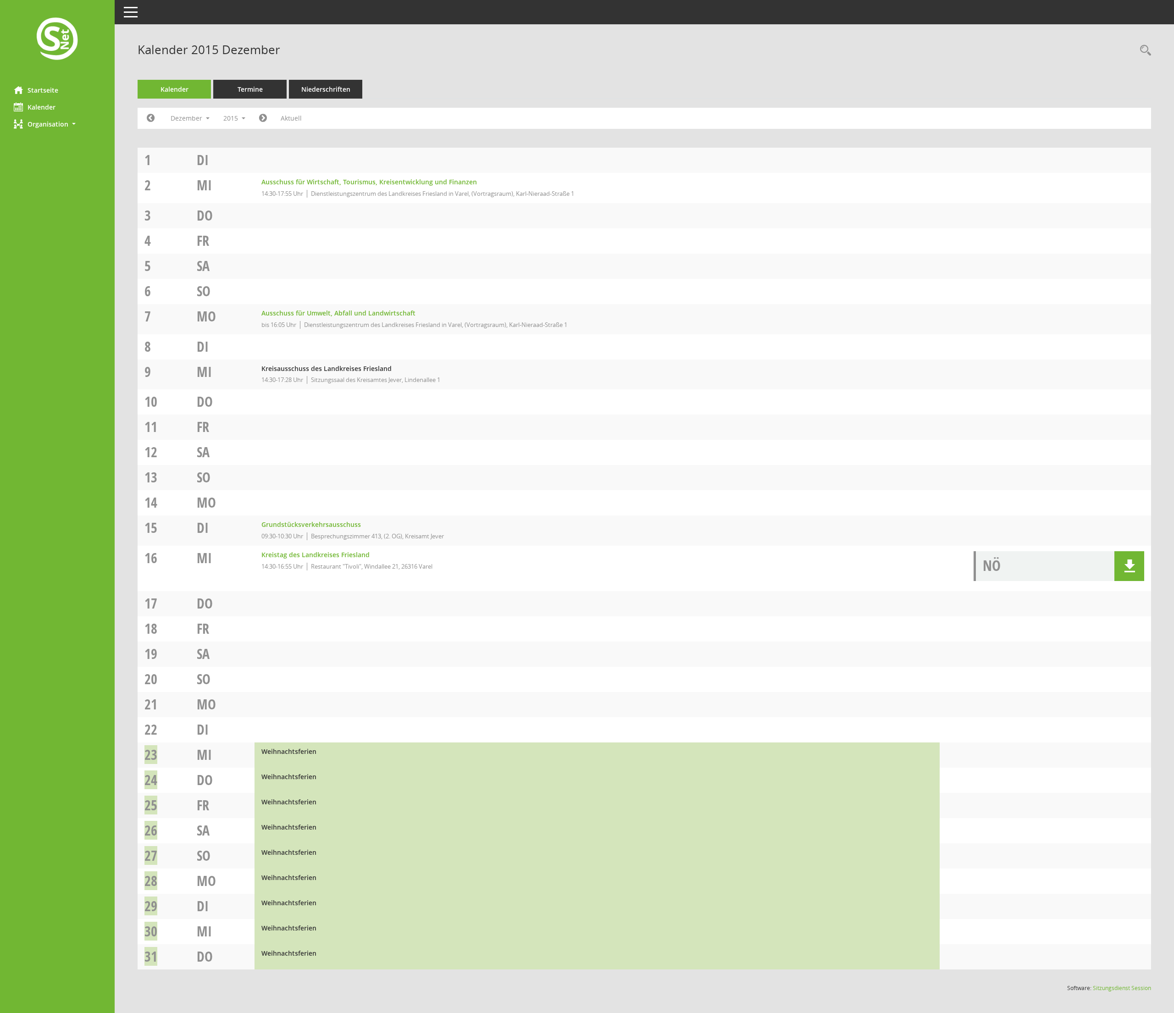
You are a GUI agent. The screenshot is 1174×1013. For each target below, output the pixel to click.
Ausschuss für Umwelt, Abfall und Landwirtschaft (338, 313)
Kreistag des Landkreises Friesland (315, 554)
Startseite (43, 90)
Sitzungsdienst (1122, 988)
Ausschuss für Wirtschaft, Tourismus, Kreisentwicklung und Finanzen (369, 181)
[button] (57, 124)
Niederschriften (325, 89)
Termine (250, 89)
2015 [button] (231, 118)
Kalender (41, 107)
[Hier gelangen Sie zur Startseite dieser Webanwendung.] (57, 39)
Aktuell (291, 118)
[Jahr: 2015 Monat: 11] (150, 118)
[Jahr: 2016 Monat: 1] (263, 118)
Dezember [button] (187, 118)
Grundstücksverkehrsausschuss (311, 524)
